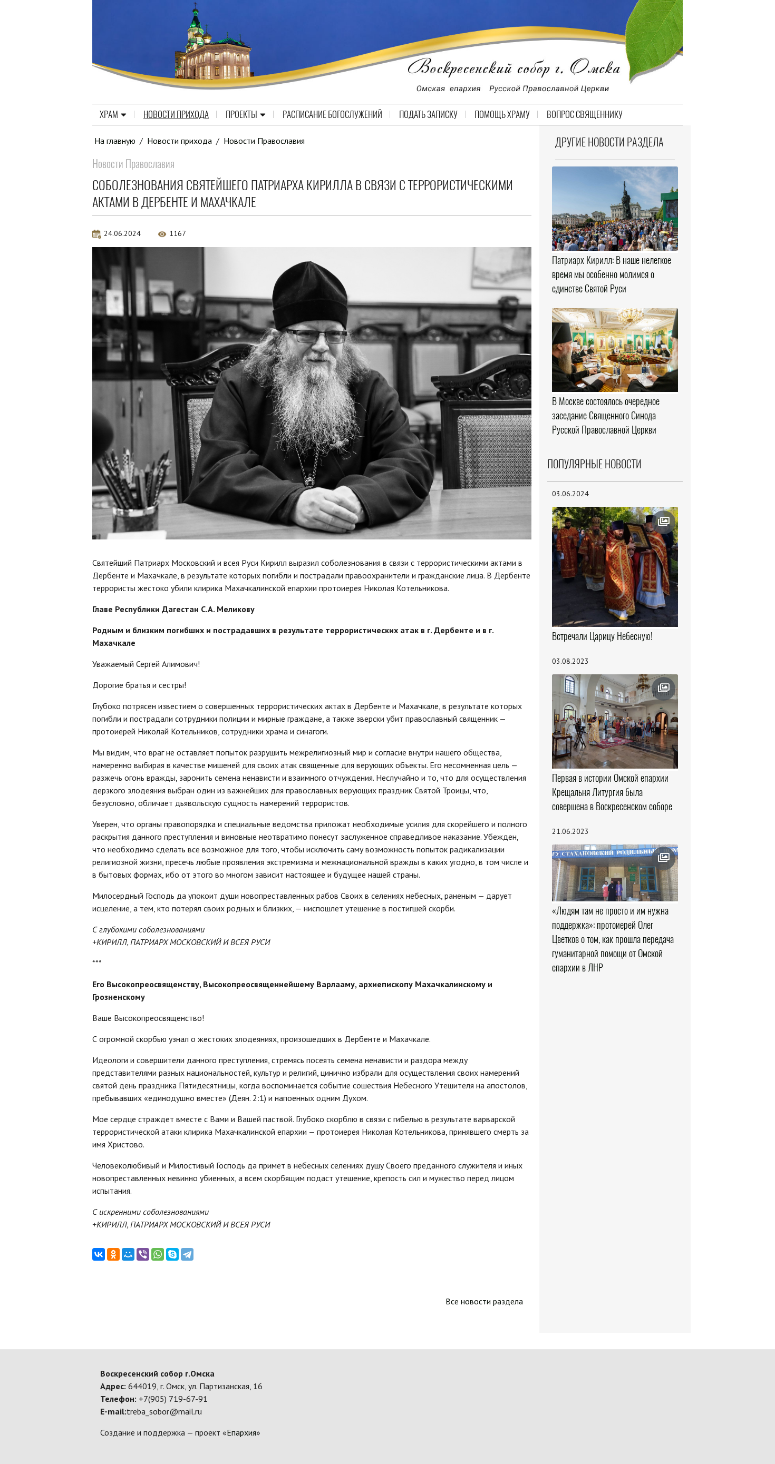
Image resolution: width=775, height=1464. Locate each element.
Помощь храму (502, 114)
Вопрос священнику (585, 114)
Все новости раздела (484, 1301)
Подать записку (428, 114)
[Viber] (143, 1254)
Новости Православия (264, 140)
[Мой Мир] (128, 1254)
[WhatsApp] (157, 1254)
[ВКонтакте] (98, 1254)
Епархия (241, 1432)
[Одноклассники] (113, 1254)
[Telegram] (187, 1254)
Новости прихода (176, 114)
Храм (109, 114)
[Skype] (172, 1254)
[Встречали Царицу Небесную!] (615, 567)
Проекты (241, 114)
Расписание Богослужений (332, 114)
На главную (114, 140)
